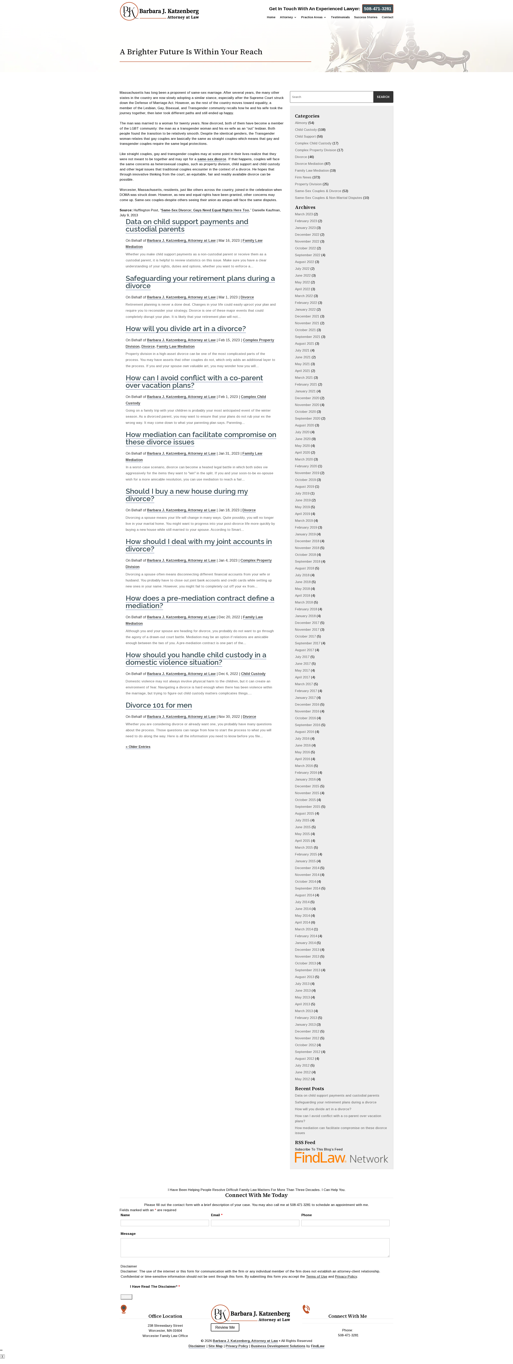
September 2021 (307, 337)
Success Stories (365, 17)
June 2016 (303, 745)
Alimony (301, 123)
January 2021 (305, 391)
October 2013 (305, 963)
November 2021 (307, 323)
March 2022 (304, 296)
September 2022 (307, 255)
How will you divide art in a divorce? (186, 328)
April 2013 (302, 1004)
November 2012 (307, 1038)
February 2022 (306, 303)
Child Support (305, 136)
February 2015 (306, 854)
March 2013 (304, 1011)
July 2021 (302, 350)
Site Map (215, 1346)
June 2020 (303, 439)
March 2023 (304, 214)
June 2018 (303, 582)
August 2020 (304, 425)
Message (128, 1234)
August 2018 (304, 568)
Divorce (247, 297)
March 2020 (304, 459)
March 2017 (304, 684)
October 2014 (305, 881)
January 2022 (305, 309)
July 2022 (302, 269)
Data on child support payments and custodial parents (187, 225)
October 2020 (305, 412)
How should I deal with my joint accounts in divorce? (199, 545)
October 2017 (305, 636)
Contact (387, 17)
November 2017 (307, 630)
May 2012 (302, 1079)
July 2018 (302, 575)
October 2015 (305, 800)
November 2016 (307, 711)
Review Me (225, 1327)
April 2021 (302, 371)
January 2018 (305, 616)
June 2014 (303, 909)
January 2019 (305, 534)
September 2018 (307, 561)
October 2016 (305, 718)
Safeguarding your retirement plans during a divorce (200, 282)
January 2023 (305, 228)
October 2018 (305, 555)
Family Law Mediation (176, 347)
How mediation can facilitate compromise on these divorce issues (201, 438)
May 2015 (302, 834)
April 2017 (302, 677)
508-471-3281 (377, 8)
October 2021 (305, 330)
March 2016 (304, 766)
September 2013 (307, 970)
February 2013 (306, 1018)
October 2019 (305, 480)
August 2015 (304, 813)
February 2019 (306, 527)
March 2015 (304, 847)
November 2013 (307, 956)
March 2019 (304, 521)
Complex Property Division (315, 150)
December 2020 (307, 398)
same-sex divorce (211, 159)
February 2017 (306, 691)
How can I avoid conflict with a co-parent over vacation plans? (194, 381)
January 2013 (305, 1025)
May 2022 (302, 282)
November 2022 (307, 241)
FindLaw (317, 1346)
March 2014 (304, 929)
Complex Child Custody (313, 143)
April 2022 (302, 289)
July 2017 (302, 657)
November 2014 (307, 875)
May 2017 (302, 670)
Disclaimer (129, 1266)
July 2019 (302, 493)
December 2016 (307, 704)
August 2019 (304, 487)
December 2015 (307, 786)
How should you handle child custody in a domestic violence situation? (196, 658)
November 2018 (307, 548)
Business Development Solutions (278, 1346)
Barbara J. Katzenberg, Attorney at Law (181, 241)
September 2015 (307, 807)
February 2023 (306, 221)
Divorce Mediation (309, 164)
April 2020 (302, 452)
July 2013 (302, 984)
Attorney (286, 17)
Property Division (308, 184)
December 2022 (307, 235)
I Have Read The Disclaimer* (155, 1286)
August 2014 (304, 895)
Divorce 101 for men (159, 705)
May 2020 (302, 446)
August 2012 (304, 1059)
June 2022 (303, 275)
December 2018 (307, 541)
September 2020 (307, 418)
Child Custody (253, 674)
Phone (306, 1215)
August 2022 (304, 262)
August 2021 (304, 344)
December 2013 (307, 950)
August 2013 (304, 977)
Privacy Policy (346, 1276)
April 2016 (302, 759)
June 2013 (303, 990)
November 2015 (307, 793)
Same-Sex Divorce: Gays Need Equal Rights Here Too (205, 210)
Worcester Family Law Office (165, 1336)
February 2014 (306, 936)
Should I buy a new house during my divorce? (187, 495)
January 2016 (305, 779)
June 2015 (303, 827)
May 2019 (302, 507)
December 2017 (307, 623)
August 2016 (304, 732)
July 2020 (302, 432)
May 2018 (302, 589)
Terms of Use (316, 1276)
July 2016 (302, 738)
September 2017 (307, 643)
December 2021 (307, 316)
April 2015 (302, 841)
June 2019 (303, 500)
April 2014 (302, 922)
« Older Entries (138, 747)
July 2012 (302, 1065)
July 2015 (302, 820)
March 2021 (304, 378)
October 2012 (305, 1045)
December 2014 (307, 868)
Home (271, 17)
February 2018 (306, 609)
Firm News (303, 177)
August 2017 (304, 650)
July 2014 (302, 902)
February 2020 (306, 466)
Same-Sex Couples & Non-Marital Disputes (328, 198)
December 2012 (307, 1031)
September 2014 (307, 888)
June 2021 (303, 357)
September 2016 (307, 725)
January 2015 (305, 861)
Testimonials (340, 17)
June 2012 (303, 1072)
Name (125, 1215)
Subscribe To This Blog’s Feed (319, 1149)
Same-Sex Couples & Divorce (318, 191)
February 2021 (306, 384)
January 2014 (305, 943)
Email (216, 1215)
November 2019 (307, 473)
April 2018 (302, 595)
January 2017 (305, 698)
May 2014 (302, 916)
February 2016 (306, 773)
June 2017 (303, 664)
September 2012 (307, 1052)
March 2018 (304, 602)
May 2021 (302, 364)
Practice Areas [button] (311, 17)
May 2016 (302, 752)
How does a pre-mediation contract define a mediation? (200, 602)
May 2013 (302, 997)
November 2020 (307, 405)
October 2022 (305, 248)
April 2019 (302, 514)
